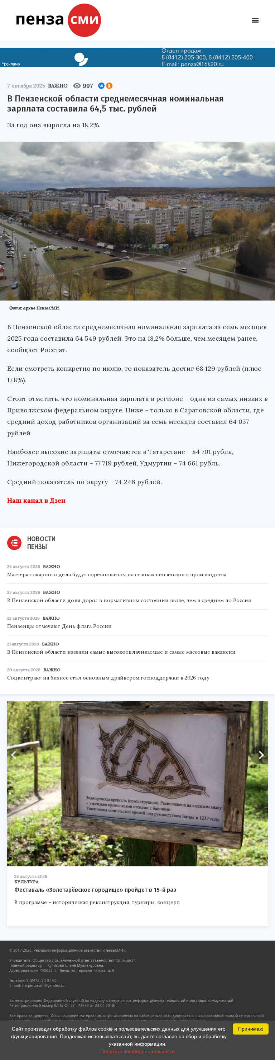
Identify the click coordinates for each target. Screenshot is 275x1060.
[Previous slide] (16, 755)
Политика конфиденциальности (137, 1051)
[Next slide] (259, 755)
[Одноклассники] (109, 85)
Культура (26, 881)
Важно (58, 86)
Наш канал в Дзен (36, 500)
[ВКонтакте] (101, 85)
